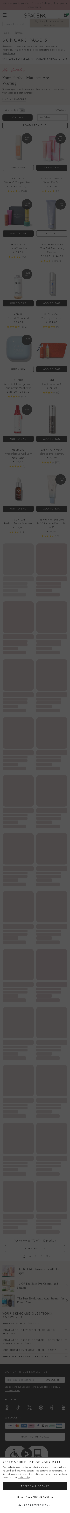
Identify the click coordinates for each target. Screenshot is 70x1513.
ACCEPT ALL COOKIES (35, 1486)
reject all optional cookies (35, 1496)
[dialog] (35, 1485)
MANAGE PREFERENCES (33, 1505)
